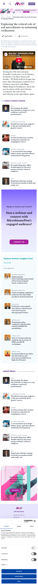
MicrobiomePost (19, 511)
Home (2, 17)
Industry (8, 17)
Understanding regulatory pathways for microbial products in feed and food (22, 295)
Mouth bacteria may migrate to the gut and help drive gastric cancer (22, 126)
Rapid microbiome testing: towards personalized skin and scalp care (23, 183)
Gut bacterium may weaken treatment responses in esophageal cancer (22, 140)
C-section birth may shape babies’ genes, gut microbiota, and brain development (23, 153)
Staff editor (8, 36)
